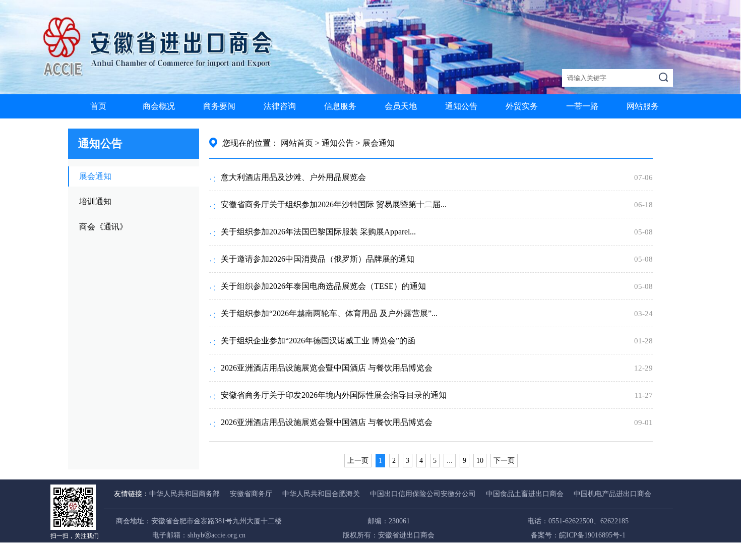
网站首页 (297, 143)
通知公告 (461, 106)
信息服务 (340, 106)
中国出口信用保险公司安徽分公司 (423, 494)
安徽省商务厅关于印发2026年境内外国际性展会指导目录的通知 (334, 395)
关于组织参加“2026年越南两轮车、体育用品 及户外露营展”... (329, 313)
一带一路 (582, 106)
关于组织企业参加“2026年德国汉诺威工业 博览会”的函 (318, 340)
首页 (98, 106)
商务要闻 (219, 106)
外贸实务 (522, 106)
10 (479, 460)
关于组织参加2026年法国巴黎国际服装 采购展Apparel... (318, 231)
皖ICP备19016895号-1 (592, 535)
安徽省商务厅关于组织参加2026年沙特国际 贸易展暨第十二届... (334, 204)
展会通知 (95, 176)
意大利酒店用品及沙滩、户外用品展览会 (293, 177)
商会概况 (159, 106)
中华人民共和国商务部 (184, 494)
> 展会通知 (375, 143)
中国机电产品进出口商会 (612, 494)
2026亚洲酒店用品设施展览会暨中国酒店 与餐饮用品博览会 (327, 368)
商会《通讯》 (103, 226)
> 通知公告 (334, 143)
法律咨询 (280, 106)
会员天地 (401, 106)
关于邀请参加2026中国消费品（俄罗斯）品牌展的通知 (317, 259)
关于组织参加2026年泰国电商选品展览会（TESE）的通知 (323, 286)
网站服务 (643, 106)
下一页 (504, 460)
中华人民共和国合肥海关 (321, 494)
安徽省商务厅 (251, 494)
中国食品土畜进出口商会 (525, 494)
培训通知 (95, 201)
